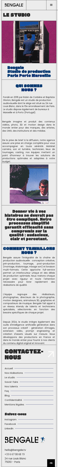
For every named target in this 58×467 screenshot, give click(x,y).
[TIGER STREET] (43, 440)
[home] (14, 5)
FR (51, 463)
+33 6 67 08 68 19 (15, 454)
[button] (51, 5)
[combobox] (51, 463)
